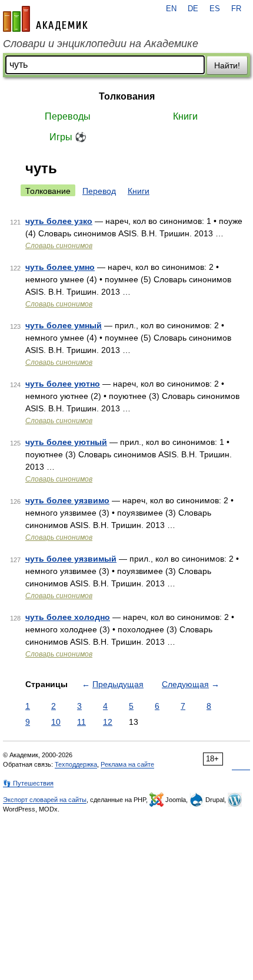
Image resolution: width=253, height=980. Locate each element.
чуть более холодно (67, 617)
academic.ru (45, 19)
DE (193, 9)
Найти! (227, 65)
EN (171, 9)
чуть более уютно (62, 383)
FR (236, 9)
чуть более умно (60, 267)
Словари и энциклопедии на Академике (100, 44)
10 (56, 722)
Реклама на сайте (127, 764)
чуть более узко (58, 221)
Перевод (99, 191)
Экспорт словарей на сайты (44, 799)
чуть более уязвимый (70, 558)
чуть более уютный (66, 442)
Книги (185, 116)
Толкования (127, 96)
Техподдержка (76, 764)
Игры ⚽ (67, 137)
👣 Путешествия (28, 783)
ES (214, 9)
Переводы (68, 116)
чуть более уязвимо (67, 500)
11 (81, 722)
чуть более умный (63, 325)
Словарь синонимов (58, 246)
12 (107, 722)
